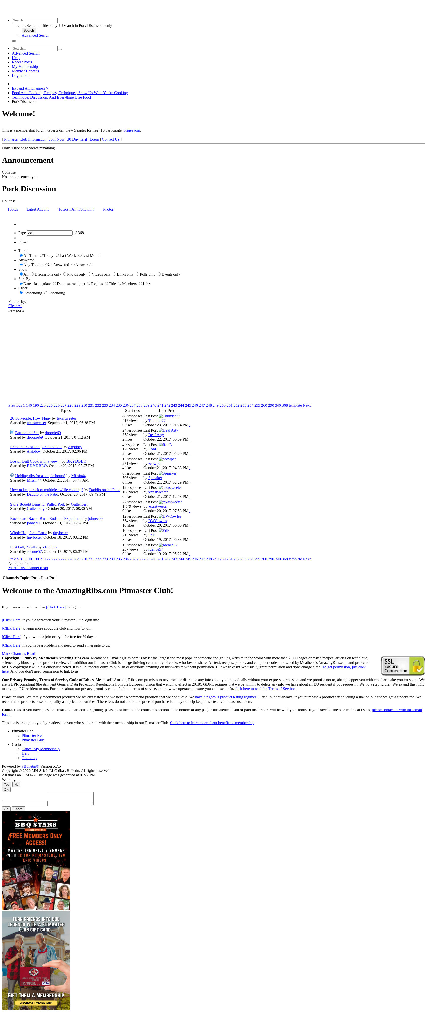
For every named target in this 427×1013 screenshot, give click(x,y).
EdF (151, 535)
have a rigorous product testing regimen (226, 697)
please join (132, 130)
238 (140, 405)
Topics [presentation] (12, 209)
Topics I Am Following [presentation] (76, 209)
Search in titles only (42, 25)
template (295, 405)
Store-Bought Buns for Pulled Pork (37, 504)
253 (243, 405)
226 (57, 405)
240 (153, 405)
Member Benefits (25, 71)
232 (98, 405)
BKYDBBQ (76, 461)
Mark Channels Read (18, 653)
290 (271, 405)
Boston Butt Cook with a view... (35, 461)
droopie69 (53, 433)
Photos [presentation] (108, 209)
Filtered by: (17, 301)
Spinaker (155, 478)
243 (174, 405)
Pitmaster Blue (33, 740)
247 (202, 405)
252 (236, 405)
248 (209, 405)
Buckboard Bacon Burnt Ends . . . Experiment (46, 518)
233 (105, 405)
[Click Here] (56, 607)
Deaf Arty (156, 435)
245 (188, 405)
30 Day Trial (77, 139)
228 (70, 405)
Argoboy (75, 447)
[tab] (12, 209)
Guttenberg (79, 504)
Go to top (29, 758)
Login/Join (20, 75)
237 (133, 405)
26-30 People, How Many (30, 418)
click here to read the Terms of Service (265, 689)
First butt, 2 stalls (23, 547)
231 (91, 405)
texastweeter (66, 418)
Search (29, 30)
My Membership (25, 66)
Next (307, 405)
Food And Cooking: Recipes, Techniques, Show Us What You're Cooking (70, 93)
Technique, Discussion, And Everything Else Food (51, 97)
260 (264, 405)
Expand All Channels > (30, 88)
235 (119, 405)
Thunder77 (157, 420)
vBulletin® (30, 766)
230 (84, 405)
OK (6, 789)
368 (285, 405)
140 (29, 405)
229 (77, 405)
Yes (6, 784)
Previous (15, 405)
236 (126, 405)
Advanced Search (35, 35)
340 (278, 405)
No (16, 784)
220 (43, 405)
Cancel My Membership (41, 749)
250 (223, 405)
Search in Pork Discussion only (87, 25)
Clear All (15, 306)
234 (112, 405)
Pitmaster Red (23, 731)
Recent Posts (22, 62)
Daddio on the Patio (104, 490)
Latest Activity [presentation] (38, 209)
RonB (153, 449)
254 (250, 405)
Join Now (56, 139)
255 (257, 405)
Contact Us (110, 139)
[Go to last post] (189, 425)
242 (167, 405)
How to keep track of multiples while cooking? (46, 490)
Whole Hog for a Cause (28, 533)
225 (50, 405)
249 (216, 405)
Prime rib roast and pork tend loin (36, 447)
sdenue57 (50, 547)
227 (63, 405)
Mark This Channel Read (28, 568)
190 (36, 405)
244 (181, 405)
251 (230, 405)
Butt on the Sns (27, 433)
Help (16, 58)
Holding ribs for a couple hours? (40, 476)
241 (160, 405)
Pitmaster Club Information (25, 139)
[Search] (14, 41)
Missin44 (78, 476)
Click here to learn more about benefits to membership (212, 723)
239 (146, 405)
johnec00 (95, 518)
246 (195, 405)
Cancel (18, 809)
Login (94, 139)
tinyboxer (60, 533)
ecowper (155, 463)
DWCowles (157, 521)
